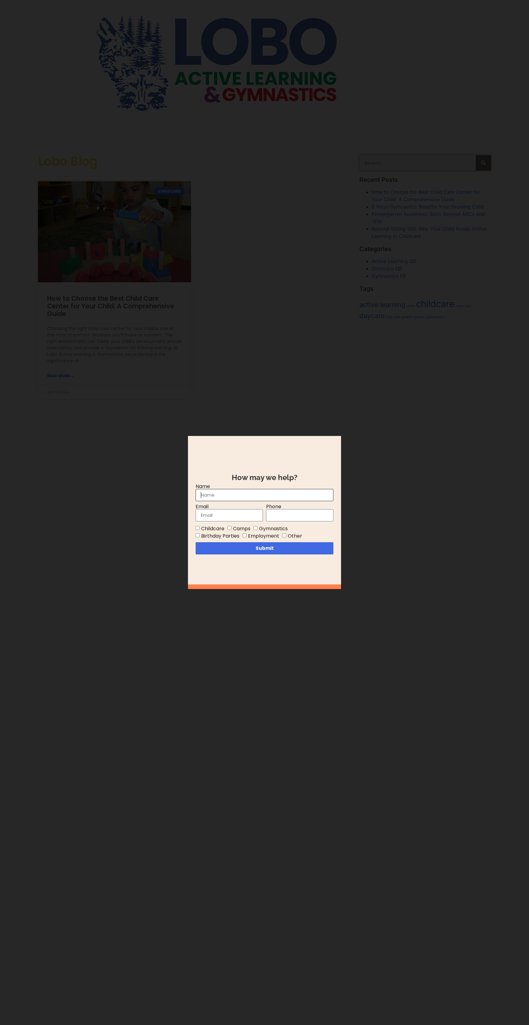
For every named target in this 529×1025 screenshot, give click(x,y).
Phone (273, 506)
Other (295, 535)
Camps (241, 528)
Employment (263, 535)
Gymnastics (273, 528)
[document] (264, 512)
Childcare (212, 528)
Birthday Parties (220, 535)
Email (202, 506)
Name (203, 486)
